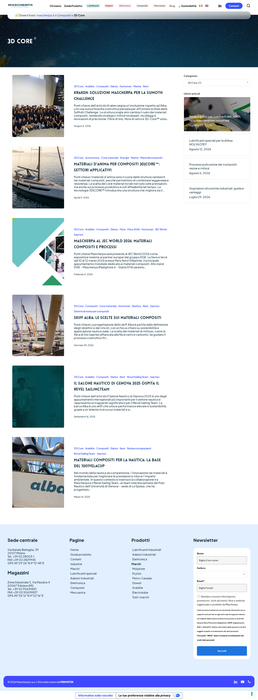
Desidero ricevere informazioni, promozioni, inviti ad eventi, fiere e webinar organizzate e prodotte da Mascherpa (221, 600)
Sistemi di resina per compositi (91, 311)
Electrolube (140, 592)
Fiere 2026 (133, 229)
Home (74, 549)
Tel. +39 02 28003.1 (21, 556)
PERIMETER (66, 681)
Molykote (138, 568)
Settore (201, 568)
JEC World (161, 229)
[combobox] (217, 82)
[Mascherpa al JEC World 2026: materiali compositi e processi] (38, 251)
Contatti (75, 559)
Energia (124, 157)
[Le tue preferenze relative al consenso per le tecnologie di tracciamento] (252, 694)
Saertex (78, 234)
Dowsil (136, 583)
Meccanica (77, 592)
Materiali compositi (151, 157)
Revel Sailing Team (137, 376)
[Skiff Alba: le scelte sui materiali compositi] (38, 325)
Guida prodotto (80, 554)
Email (201, 581)
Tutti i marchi (140, 597)
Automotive (92, 157)
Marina (137, 86)
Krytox (136, 573)
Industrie (76, 564)
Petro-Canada (142, 578)
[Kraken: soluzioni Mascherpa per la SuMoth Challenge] (38, 106)
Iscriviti (222, 651)
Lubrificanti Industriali (146, 549)
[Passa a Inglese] (207, 6)
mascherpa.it (45, 15)
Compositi (64, 15)
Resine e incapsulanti (139, 448)
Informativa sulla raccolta (95, 695)
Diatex (114, 86)
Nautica (136, 306)
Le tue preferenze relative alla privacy (144, 695)
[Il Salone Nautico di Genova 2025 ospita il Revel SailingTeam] (38, 397)
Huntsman (126, 86)
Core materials (109, 157)
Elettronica (77, 583)
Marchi (75, 568)
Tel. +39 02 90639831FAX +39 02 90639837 (23, 590)
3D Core (79, 86)
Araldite (90, 86)
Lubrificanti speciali (83, 573)
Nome (200, 553)
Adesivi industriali (82, 578)
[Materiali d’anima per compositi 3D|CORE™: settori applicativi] (38, 178)
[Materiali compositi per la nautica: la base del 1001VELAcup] (38, 472)
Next (145, 86)
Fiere (123, 229)
